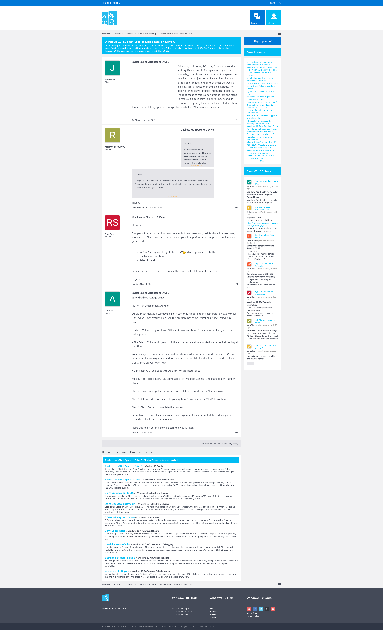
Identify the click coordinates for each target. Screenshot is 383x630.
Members (272, 23)
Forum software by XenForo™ (128, 626)
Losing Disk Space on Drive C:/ (120, 503)
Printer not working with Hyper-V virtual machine (262, 116)
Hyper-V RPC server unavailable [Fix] (261, 92)
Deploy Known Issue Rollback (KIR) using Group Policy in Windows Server (262, 86)
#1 (236, 120)
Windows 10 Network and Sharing (120, 50)
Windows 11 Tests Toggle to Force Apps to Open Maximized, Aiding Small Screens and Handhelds (262, 129)
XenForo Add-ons (163, 626)
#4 (236, 432)
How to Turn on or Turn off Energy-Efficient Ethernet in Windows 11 (259, 110)
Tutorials (213, 611)
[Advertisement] (154, 83)
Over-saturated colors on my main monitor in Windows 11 (260, 63)
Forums (254, 23)
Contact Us (252, 612)
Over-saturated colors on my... (266, 182)
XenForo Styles (181, 626)
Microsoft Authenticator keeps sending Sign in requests (261, 122)
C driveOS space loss (115, 530)
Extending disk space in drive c (120, 557)
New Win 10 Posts (259, 171)
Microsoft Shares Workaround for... (262, 208)
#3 (236, 284)
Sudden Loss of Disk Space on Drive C (123, 465)
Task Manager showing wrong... (265, 321)
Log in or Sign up (111, 2)
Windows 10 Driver (181, 614)
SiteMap (213, 617)
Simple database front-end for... (265, 236)
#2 (236, 207)
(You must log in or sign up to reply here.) (219, 443)
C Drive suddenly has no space (120, 517)
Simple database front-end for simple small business (260, 79)
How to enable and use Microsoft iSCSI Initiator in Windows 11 (262, 103)
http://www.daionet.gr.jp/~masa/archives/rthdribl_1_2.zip (262, 224)
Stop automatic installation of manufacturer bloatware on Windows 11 (260, 137)
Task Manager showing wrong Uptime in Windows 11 (260, 98)
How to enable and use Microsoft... (265, 346)
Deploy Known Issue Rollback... (264, 264)
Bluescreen (214, 614)
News (211, 608)
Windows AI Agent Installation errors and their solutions (261, 151)
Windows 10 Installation (183, 611)
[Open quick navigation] (279, 34)
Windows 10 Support (181, 608)
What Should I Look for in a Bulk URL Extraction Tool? (261, 157)
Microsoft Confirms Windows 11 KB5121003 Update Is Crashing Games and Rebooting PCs (261, 145)
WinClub (251, 186)
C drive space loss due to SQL (119, 492)
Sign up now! (263, 41)
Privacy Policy (253, 615)
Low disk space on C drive (117, 544)
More (262, 161)
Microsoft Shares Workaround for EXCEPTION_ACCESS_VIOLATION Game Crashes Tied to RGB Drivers (262, 71)
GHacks (250, 212)
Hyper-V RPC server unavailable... (264, 293)
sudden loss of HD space (117, 571)
